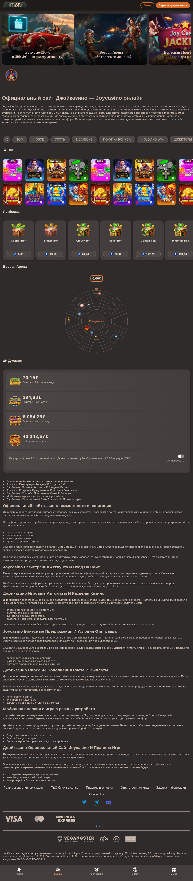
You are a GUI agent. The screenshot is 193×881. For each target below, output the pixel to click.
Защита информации (171, 787)
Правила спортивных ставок (23, 787)
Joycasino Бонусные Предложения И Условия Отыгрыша (42, 490)
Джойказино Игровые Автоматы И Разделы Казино (38, 487)
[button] (96, 139)
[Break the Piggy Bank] (12, 194)
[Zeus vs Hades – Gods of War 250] (78, 194)
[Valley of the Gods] (34, 194)
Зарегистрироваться (173, 5)
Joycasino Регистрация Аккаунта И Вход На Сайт (37, 484)
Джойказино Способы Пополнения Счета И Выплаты (39, 493)
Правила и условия (99, 787)
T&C (127, 458)
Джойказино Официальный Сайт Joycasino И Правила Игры (44, 499)
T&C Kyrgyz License (64, 787)
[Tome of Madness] (34, 170)
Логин (147, 5)
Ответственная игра (135, 787)
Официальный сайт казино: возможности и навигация (40, 481)
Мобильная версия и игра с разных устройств (35, 496)
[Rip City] (78, 170)
